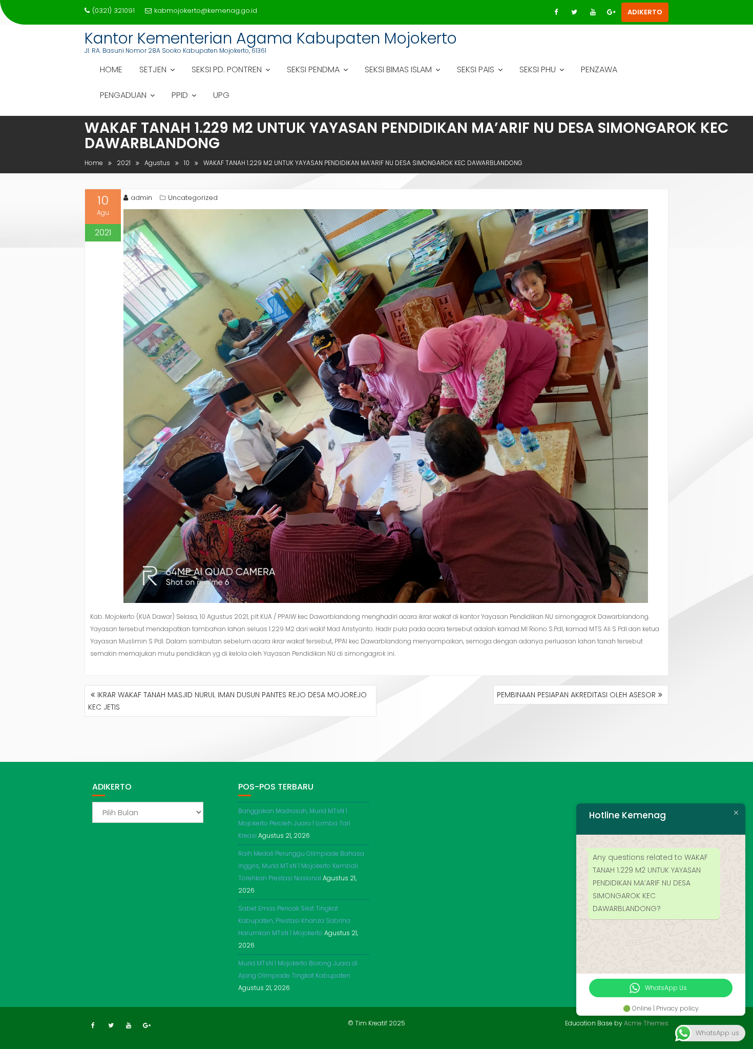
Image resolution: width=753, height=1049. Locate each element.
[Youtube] (592, 12)
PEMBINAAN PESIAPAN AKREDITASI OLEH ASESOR (576, 695)
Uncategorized (193, 198)
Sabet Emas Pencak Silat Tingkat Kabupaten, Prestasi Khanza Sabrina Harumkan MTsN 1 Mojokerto (294, 920)
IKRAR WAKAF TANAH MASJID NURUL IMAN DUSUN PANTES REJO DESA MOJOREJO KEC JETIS (227, 701)
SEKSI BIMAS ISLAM (398, 69)
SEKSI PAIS (475, 69)
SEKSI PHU (537, 69)
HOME (111, 69)
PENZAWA (599, 69)
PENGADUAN (123, 95)
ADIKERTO (645, 12)
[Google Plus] (611, 12)
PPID (180, 95)
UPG (221, 95)
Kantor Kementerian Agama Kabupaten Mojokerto (271, 38)
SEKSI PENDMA (313, 69)
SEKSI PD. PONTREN (227, 69)
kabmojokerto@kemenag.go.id (205, 10)
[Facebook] (556, 12)
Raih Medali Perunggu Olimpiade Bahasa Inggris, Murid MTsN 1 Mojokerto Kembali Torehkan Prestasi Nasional (301, 865)
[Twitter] (574, 12)
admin (141, 198)
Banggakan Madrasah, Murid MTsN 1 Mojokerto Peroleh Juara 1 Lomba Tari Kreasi (294, 823)
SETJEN (152, 69)
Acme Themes (646, 1023)
